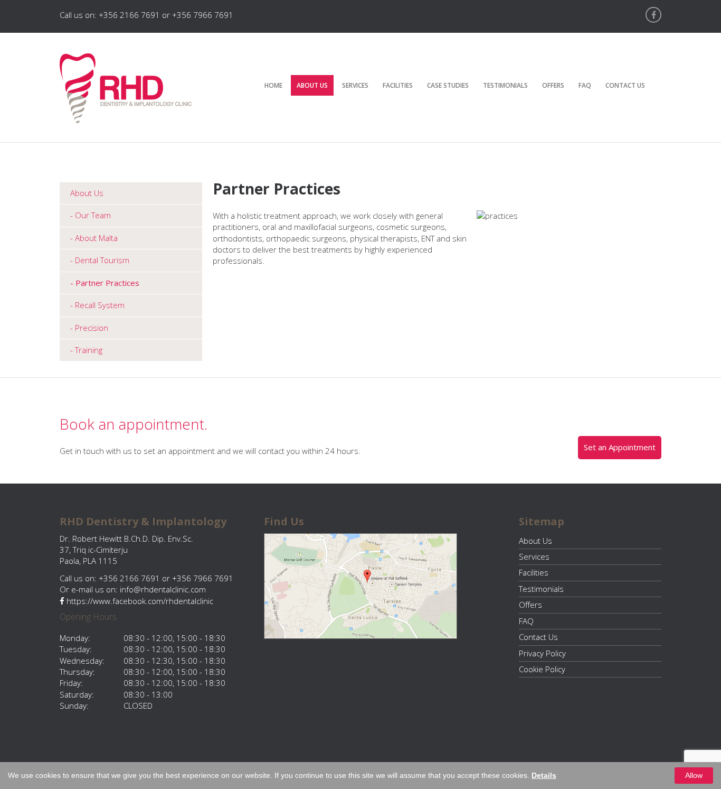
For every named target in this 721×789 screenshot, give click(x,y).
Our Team (93, 215)
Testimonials (505, 85)
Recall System (100, 305)
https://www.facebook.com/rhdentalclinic (138, 601)
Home (273, 85)
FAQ (584, 85)
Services (355, 85)
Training (88, 350)
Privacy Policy (542, 653)
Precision (91, 327)
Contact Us (625, 85)
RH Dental (126, 88)
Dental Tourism (102, 260)
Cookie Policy (542, 669)
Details (544, 775)
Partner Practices (107, 282)
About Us (312, 85)
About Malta (96, 238)
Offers (553, 85)
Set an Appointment (620, 447)
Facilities (398, 85)
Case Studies (448, 85)
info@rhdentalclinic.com (163, 589)
